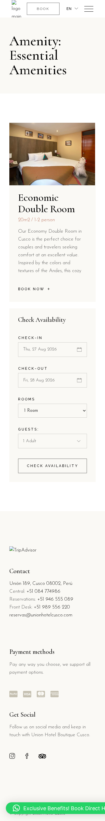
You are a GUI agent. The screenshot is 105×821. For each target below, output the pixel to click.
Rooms (26, 399)
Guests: (28, 429)
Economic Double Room (46, 203)
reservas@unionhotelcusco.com (40, 615)
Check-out (33, 369)
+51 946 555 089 (55, 599)
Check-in (30, 338)
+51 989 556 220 (52, 607)
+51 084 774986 (43, 591)
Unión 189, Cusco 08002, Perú (40, 583)
